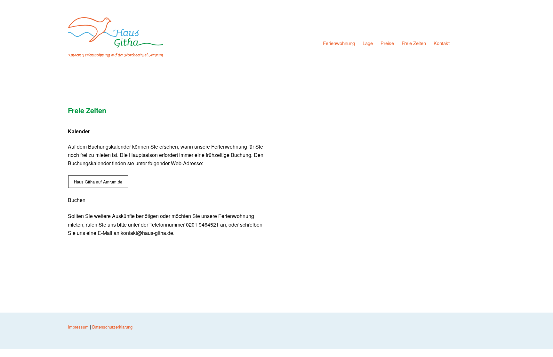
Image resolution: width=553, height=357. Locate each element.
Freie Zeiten (414, 43)
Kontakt (442, 43)
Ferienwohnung (339, 43)
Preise (387, 43)
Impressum (78, 327)
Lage (368, 43)
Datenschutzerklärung (112, 327)
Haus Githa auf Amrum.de (98, 182)
